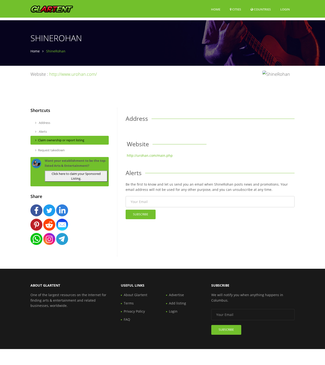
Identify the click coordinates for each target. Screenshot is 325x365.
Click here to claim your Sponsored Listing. (76, 176)
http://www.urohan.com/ (73, 74)
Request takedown (51, 150)
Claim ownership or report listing (61, 140)
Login (285, 9)
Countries (262, 9)
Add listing (177, 303)
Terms (129, 303)
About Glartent (135, 295)
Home (215, 9)
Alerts (42, 131)
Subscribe (140, 214)
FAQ (127, 319)
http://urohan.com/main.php (150, 155)
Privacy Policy (134, 311)
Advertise (176, 295)
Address (44, 123)
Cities (236, 9)
